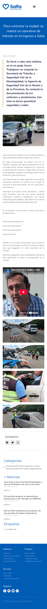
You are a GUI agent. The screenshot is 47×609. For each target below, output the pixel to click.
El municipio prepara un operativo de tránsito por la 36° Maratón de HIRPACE (22, 497)
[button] (34, 6)
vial (15, 529)
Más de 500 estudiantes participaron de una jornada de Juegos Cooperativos (22, 511)
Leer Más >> (7, 490)
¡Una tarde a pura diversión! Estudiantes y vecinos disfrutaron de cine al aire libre (23, 483)
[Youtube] (13, 590)
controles (9, 529)
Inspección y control (32, 466)
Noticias (9, 468)
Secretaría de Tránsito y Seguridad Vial (27, 468)
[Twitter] (8, 590)
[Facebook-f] (4, 590)
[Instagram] (17, 590)
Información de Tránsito (15, 466)
